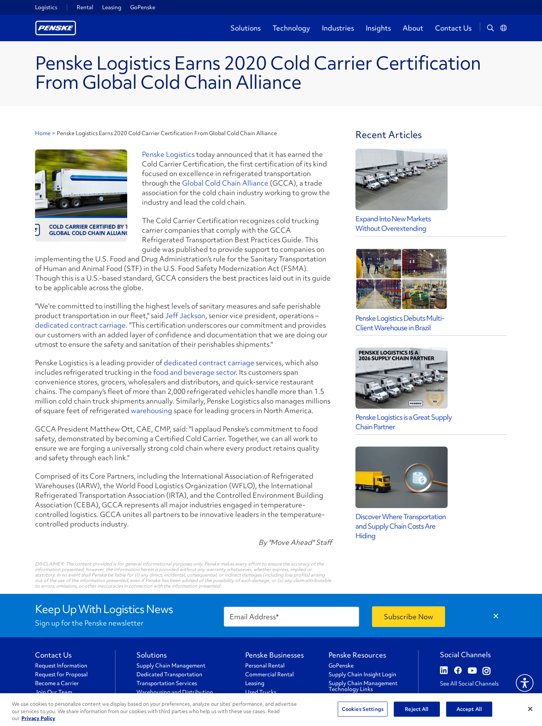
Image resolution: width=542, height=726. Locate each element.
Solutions (245, 28)
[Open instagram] (486, 671)
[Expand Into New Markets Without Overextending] (401, 179)
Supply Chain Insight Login (362, 674)
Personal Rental (265, 666)
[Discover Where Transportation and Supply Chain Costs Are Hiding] (401, 477)
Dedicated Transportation (169, 674)
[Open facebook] (458, 671)
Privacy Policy (38, 718)
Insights (378, 28)
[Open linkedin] (444, 671)
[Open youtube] (472, 671)
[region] (271, 709)
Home (43, 133)
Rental (85, 7)
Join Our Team (53, 692)
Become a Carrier (57, 683)
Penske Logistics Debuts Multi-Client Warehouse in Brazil (399, 322)
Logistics (46, 7)
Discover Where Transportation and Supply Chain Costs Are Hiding (400, 526)
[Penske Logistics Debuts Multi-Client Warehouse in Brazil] (401, 279)
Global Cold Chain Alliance (225, 183)
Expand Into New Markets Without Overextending (393, 223)
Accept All (469, 708)
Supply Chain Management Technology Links (363, 686)
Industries (338, 28)
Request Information (61, 666)
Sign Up (408, 616)
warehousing (151, 410)
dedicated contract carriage (80, 325)
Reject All (416, 708)
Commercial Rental (269, 674)
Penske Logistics (168, 154)
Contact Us (453, 28)
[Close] (530, 709)
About (413, 28)
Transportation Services (166, 683)
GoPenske (142, 7)
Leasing (111, 7)
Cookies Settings (362, 708)
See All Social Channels (469, 684)
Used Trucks (260, 692)
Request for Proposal (61, 674)
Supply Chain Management (170, 666)
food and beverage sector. (195, 372)
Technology (291, 28)
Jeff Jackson (185, 315)
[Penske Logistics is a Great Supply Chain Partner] (401, 378)
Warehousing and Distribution (174, 692)
